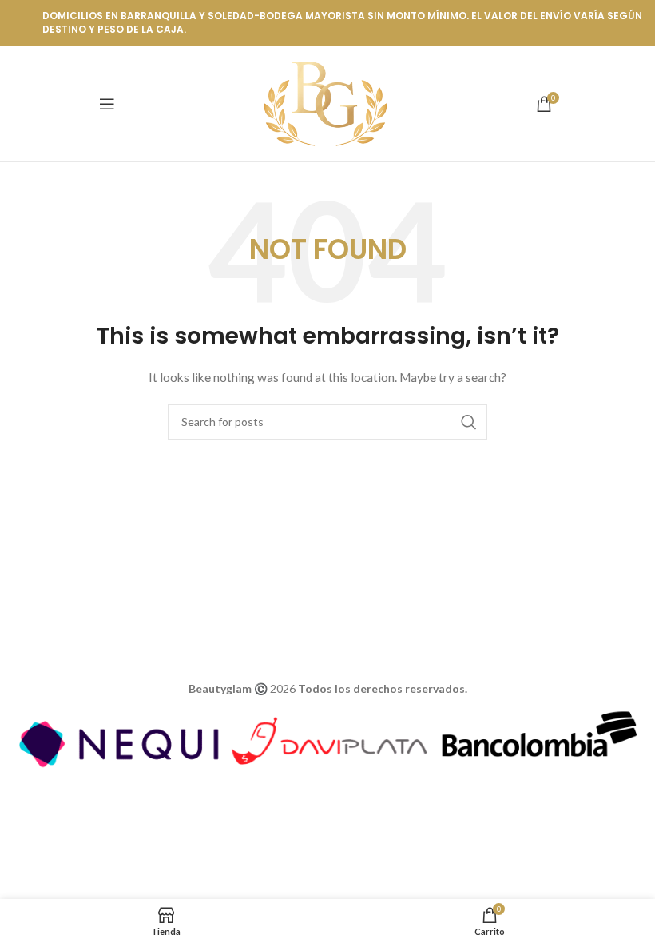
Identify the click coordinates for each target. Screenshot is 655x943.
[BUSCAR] (469, 422)
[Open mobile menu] (107, 104)
